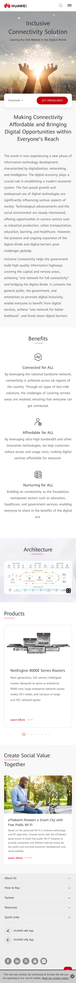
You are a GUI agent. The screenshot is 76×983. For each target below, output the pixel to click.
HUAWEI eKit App (23, 930)
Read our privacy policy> (56, 978)
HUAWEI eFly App (24, 939)
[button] (27, 734)
